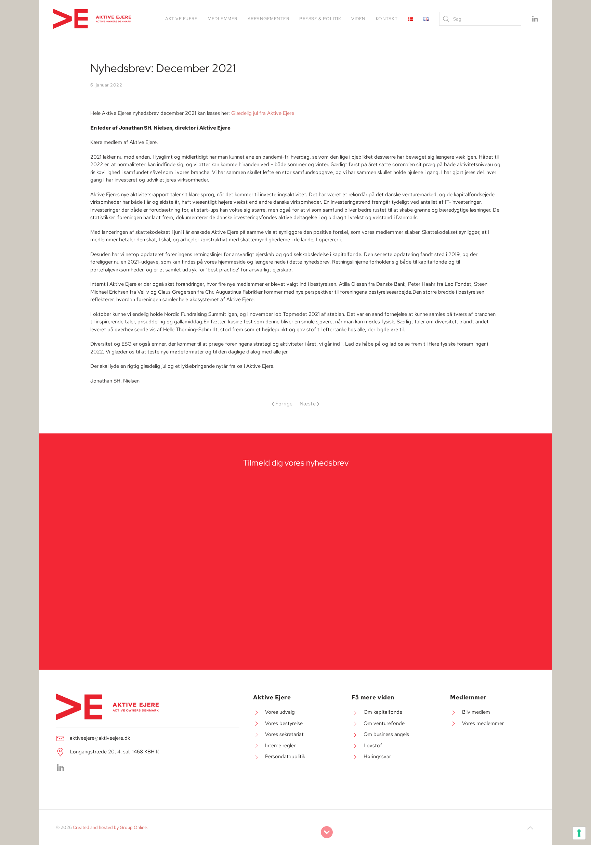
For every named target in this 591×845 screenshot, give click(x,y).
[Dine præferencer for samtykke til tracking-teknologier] (579, 833)
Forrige (284, 403)
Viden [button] (358, 19)
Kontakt (387, 19)
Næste (308, 403)
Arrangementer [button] (268, 19)
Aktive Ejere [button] (181, 19)
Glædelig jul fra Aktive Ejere (262, 113)
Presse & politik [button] (320, 19)
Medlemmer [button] (222, 19)
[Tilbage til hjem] (93, 19)
